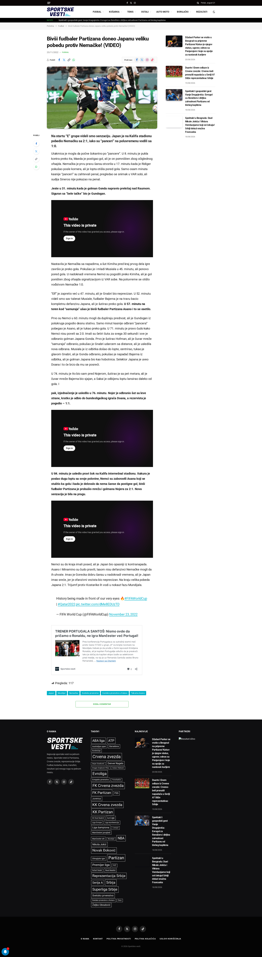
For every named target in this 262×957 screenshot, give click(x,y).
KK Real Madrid (98, 818)
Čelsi (120, 900)
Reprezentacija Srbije (108, 876)
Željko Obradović (101, 905)
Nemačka (73, 693)
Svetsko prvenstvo (90, 693)
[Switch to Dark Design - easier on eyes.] (213, 12)
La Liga (110, 817)
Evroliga (99, 773)
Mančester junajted (101, 832)
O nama (85, 939)
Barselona (114, 746)
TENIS (130, 11)
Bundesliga (96, 751)
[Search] (198, 3)
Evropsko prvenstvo (100, 779)
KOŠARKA (114, 11)
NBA (121, 838)
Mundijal (62, 693)
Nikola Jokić (99, 844)
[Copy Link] (69, 59)
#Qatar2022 (66, 604)
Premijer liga (101, 865)
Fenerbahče (116, 780)
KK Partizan (102, 812)
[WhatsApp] (36, 167)
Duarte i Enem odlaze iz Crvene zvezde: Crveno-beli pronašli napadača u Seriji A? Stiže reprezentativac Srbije (200, 73)
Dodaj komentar (102, 704)
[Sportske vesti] (60, 12)
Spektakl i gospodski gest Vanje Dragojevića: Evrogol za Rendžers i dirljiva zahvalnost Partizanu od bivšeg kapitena (112, 20)
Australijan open (99, 746)
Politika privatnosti (119, 939)
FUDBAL (97, 11)
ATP (111, 741)
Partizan (116, 857)
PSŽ (114, 865)
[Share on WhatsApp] (73, 59)
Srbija (110, 882)
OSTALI (145, 11)
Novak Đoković (104, 850)
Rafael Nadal (97, 870)
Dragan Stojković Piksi (100, 768)
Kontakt (98, 939)
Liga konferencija (112, 822)
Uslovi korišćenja (170, 939)
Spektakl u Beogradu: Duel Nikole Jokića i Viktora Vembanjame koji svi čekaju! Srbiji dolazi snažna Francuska (199, 125)
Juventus (96, 798)
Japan (51, 693)
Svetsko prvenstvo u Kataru (114, 693)
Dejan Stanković (98, 764)
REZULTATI (201, 11)
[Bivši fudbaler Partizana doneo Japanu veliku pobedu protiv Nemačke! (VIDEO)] (102, 98)
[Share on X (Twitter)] (64, 59)
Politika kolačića (145, 939)
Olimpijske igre (98, 858)
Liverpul (115, 828)
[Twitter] (36, 151)
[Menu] (48, 3)
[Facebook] (36, 144)
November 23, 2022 (123, 614)
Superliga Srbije (104, 889)
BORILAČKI (182, 11)
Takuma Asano (138, 693)
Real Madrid (110, 870)
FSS (116, 793)
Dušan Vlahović (118, 768)
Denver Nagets (115, 763)
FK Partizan (101, 793)
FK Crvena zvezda (108, 785)
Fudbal (65, 52)
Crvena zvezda (106, 756)
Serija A (97, 882)
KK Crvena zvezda (107, 805)
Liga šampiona (100, 827)
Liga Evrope (97, 822)
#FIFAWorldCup (135, 598)
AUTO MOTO (162, 11)
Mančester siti (98, 839)
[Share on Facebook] (59, 59)
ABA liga (98, 741)
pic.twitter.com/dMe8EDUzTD (97, 604)
